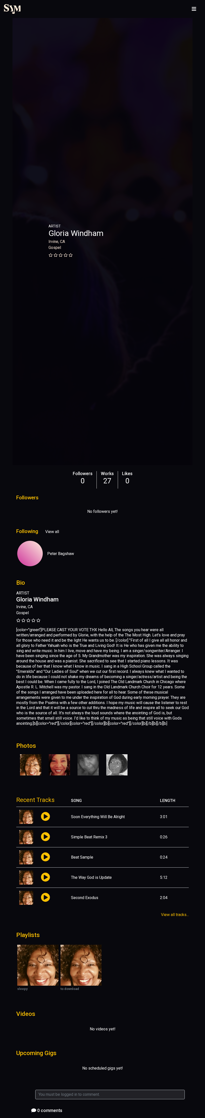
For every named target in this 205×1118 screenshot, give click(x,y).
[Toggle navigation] (194, 9)
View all (52, 531)
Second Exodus (84, 897)
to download (69, 989)
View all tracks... (175, 914)
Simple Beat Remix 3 (89, 837)
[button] (45, 816)
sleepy (22, 989)
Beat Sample (82, 857)
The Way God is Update (91, 877)
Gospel (54, 247)
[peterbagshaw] (30, 553)
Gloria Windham (76, 233)
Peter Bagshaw (60, 553)
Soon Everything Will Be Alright (98, 816)
